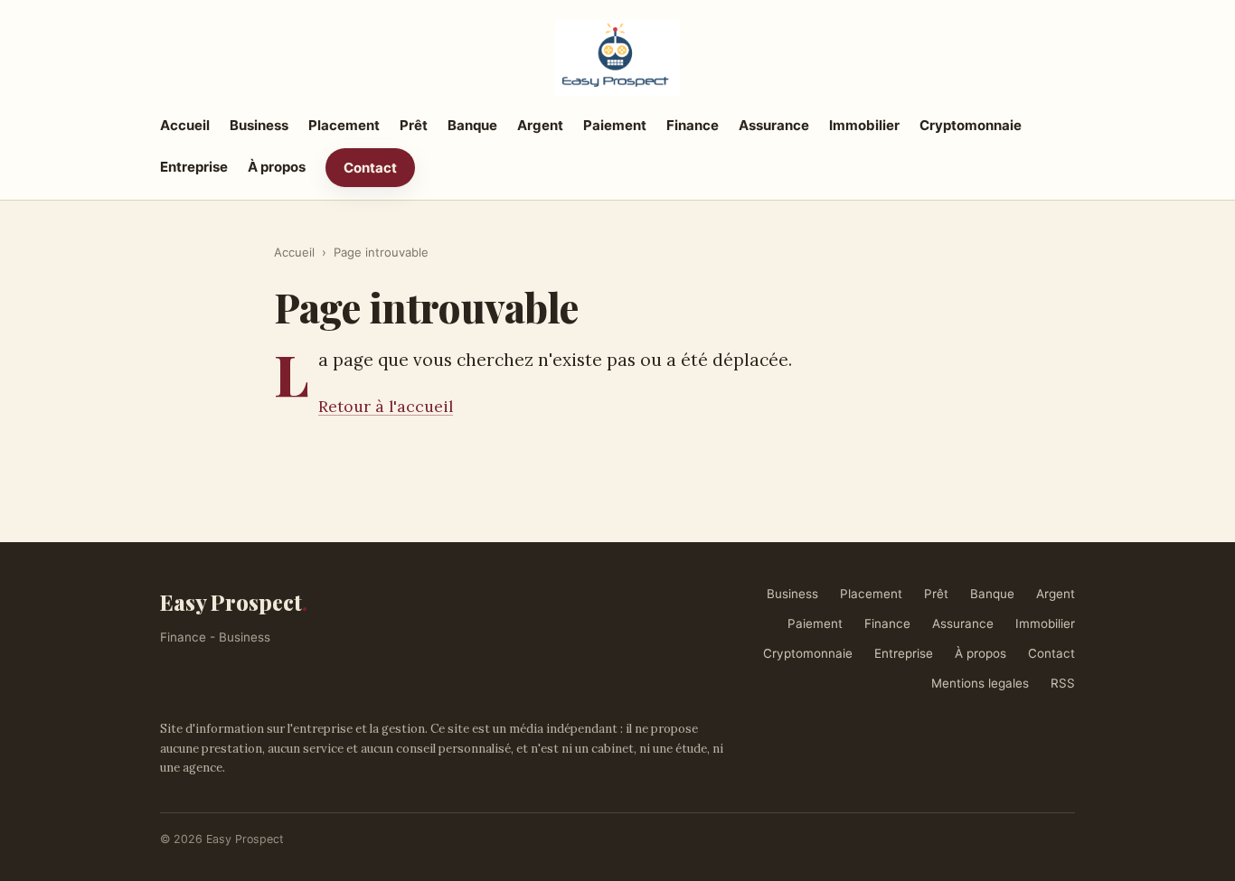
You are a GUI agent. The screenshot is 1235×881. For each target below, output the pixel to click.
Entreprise (194, 166)
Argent (540, 125)
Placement (344, 125)
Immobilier (864, 125)
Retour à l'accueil (385, 406)
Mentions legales (980, 683)
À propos (277, 166)
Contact (370, 167)
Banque (472, 125)
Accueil (185, 125)
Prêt (414, 125)
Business (259, 125)
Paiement (614, 125)
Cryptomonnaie (970, 125)
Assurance (774, 125)
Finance (692, 125)
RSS (1063, 683)
